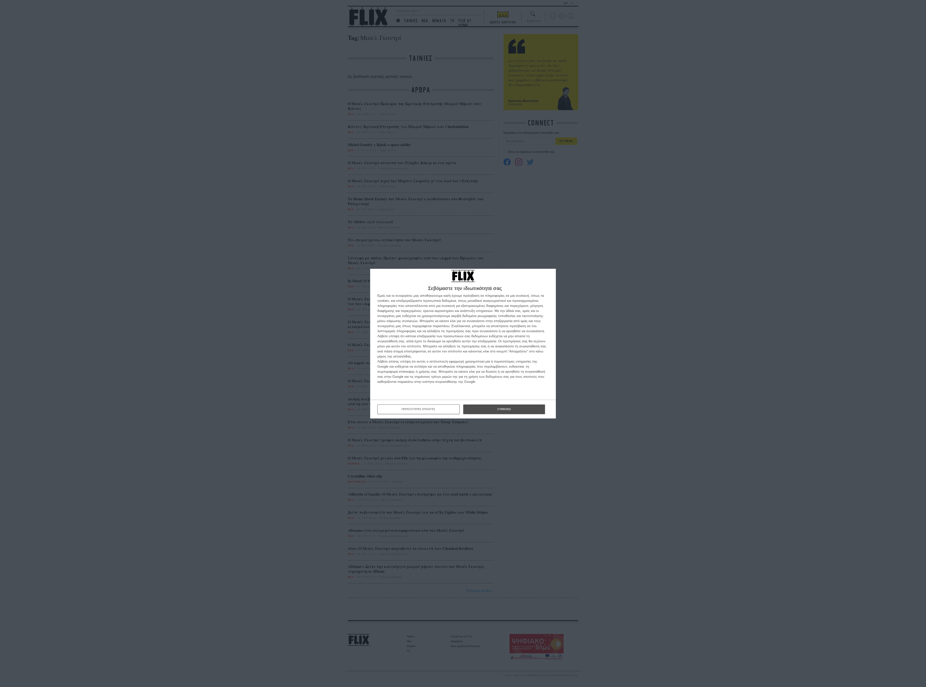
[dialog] (463, 343)
